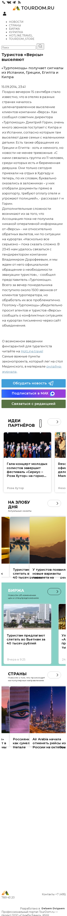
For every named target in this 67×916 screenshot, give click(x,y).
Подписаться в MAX (30, 393)
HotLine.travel (32, 351)
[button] (51, 421)
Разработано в (42, 908)
